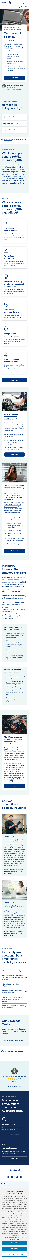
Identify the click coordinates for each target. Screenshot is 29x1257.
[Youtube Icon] (16, 1177)
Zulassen (14, 1243)
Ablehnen (14, 1249)
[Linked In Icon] (12, 1177)
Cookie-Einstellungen (14, 1254)
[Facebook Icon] (7, 1177)
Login (2, 6)
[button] (23, 3)
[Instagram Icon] (21, 1177)
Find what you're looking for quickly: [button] (12, 139)
